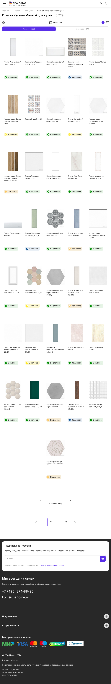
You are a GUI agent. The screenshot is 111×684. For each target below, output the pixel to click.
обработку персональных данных (51, 565)
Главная (5, 11)
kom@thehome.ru (15, 597)
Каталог (17, 11)
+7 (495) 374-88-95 (17, 591)
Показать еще (55, 503)
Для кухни (29, 11)
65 (66, 522)
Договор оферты (10, 660)
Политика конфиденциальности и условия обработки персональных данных (37, 665)
